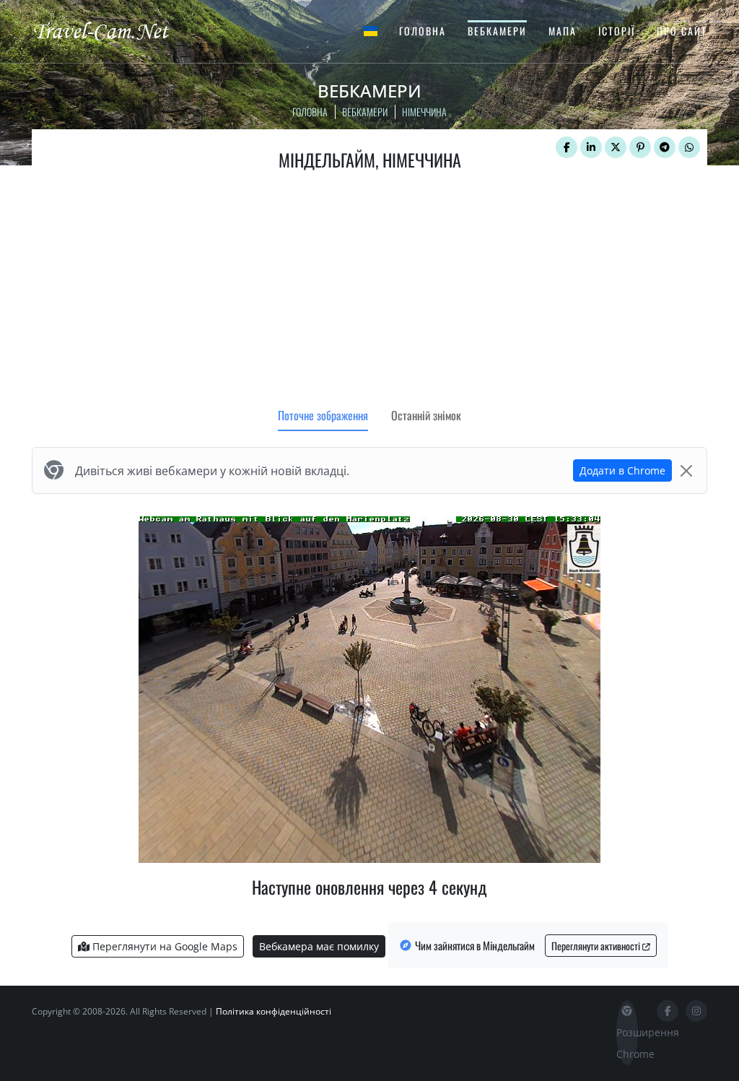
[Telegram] (664, 147)
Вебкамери (497, 30)
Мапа (562, 30)
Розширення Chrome (627, 1043)
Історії (616, 30)
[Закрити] (686, 470)
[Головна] (113, 30)
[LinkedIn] (591, 147)
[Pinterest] (640, 147)
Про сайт (682, 30)
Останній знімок (426, 415)
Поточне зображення (323, 415)
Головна (422, 30)
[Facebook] (566, 147)
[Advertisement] (369, 292)
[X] (615, 147)
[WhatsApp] (689, 147)
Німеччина (424, 111)
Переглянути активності (596, 945)
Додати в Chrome (622, 470)
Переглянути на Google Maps (163, 946)
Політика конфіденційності (273, 1011)
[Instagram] (696, 1011)
